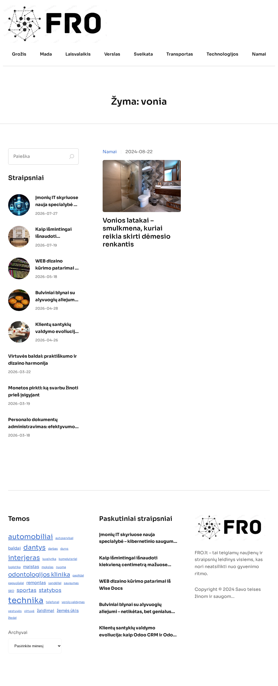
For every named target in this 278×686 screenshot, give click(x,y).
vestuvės (15, 611)
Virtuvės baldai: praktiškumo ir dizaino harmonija (42, 359)
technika (25, 600)
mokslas (47, 567)
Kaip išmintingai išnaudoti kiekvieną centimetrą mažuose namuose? (53, 233)
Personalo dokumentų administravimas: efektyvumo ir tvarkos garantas (41, 423)
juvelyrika (49, 559)
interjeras (24, 558)
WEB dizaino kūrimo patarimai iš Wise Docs (57, 264)
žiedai (12, 618)
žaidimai (45, 610)
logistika (14, 567)
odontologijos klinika (39, 574)
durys (64, 548)
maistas (31, 566)
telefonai (52, 602)
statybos (50, 590)
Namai (110, 152)
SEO (11, 591)
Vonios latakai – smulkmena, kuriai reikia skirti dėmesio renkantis (136, 232)
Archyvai (17, 632)
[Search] (71, 156)
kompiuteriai (68, 559)
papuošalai (16, 583)
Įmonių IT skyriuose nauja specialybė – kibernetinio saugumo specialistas (56, 201)
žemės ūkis (68, 610)
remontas (36, 582)
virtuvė (29, 611)
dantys (34, 547)
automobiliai (30, 536)
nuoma (61, 567)
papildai (78, 575)
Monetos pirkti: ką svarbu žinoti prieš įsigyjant (43, 391)
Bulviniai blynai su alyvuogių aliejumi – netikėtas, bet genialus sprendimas (55, 296)
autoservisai (64, 538)
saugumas (71, 583)
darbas (53, 548)
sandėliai (54, 583)
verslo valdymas (73, 602)
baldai (14, 548)
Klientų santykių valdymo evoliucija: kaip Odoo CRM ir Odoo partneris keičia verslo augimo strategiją (57, 328)
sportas (26, 590)
